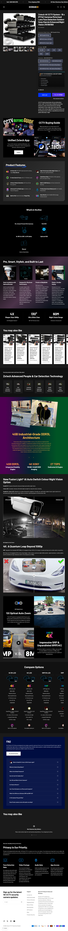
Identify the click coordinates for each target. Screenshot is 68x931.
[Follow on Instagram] (11, 921)
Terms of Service (31, 899)
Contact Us (29, 895)
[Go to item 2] (10, 50)
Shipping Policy (30, 902)
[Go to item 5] (26, 49)
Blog (28, 912)
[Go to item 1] (5, 49)
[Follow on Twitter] (7, 921)
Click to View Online (24, 252)
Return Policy (30, 904)
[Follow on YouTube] (14, 921)
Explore (18, 152)
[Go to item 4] (21, 49)
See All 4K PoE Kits (13, 753)
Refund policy (30, 907)
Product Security (31, 914)
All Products (30, 909)
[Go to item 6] (32, 49)
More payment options (58, 98)
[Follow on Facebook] (4, 921)
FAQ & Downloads (31, 897)
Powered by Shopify (16, 925)
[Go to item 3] (16, 49)
